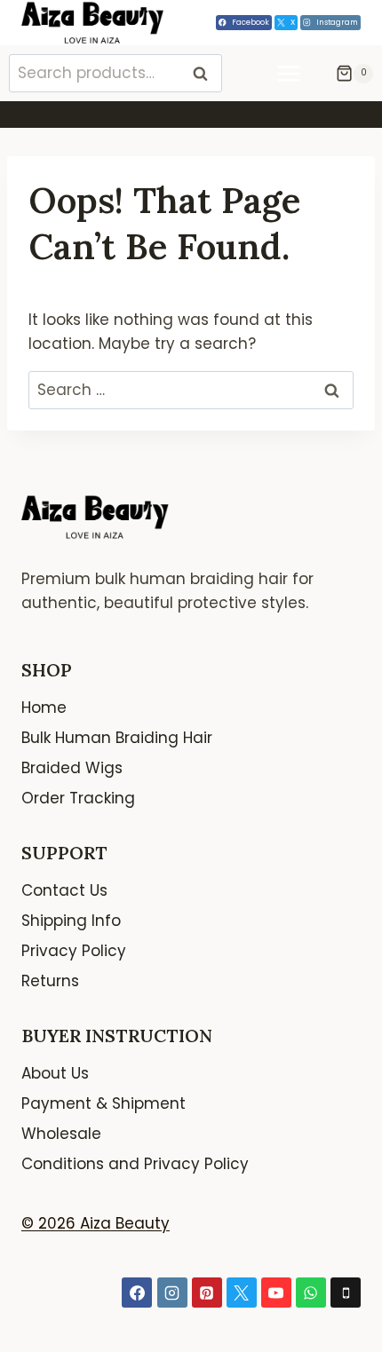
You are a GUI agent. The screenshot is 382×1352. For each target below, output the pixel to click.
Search (205, 73)
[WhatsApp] (311, 1292)
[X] (242, 1292)
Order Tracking (78, 798)
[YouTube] (276, 1292)
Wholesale (61, 1133)
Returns (50, 981)
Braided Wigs (72, 768)
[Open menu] (297, 73)
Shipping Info (71, 920)
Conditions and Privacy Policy (135, 1163)
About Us (55, 1073)
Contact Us (64, 890)
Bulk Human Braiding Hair (116, 737)
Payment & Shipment (103, 1103)
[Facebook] (137, 1292)
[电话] (345, 1292)
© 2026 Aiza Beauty (95, 1223)
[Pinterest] (207, 1292)
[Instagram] (172, 1292)
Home (44, 707)
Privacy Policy (73, 950)
